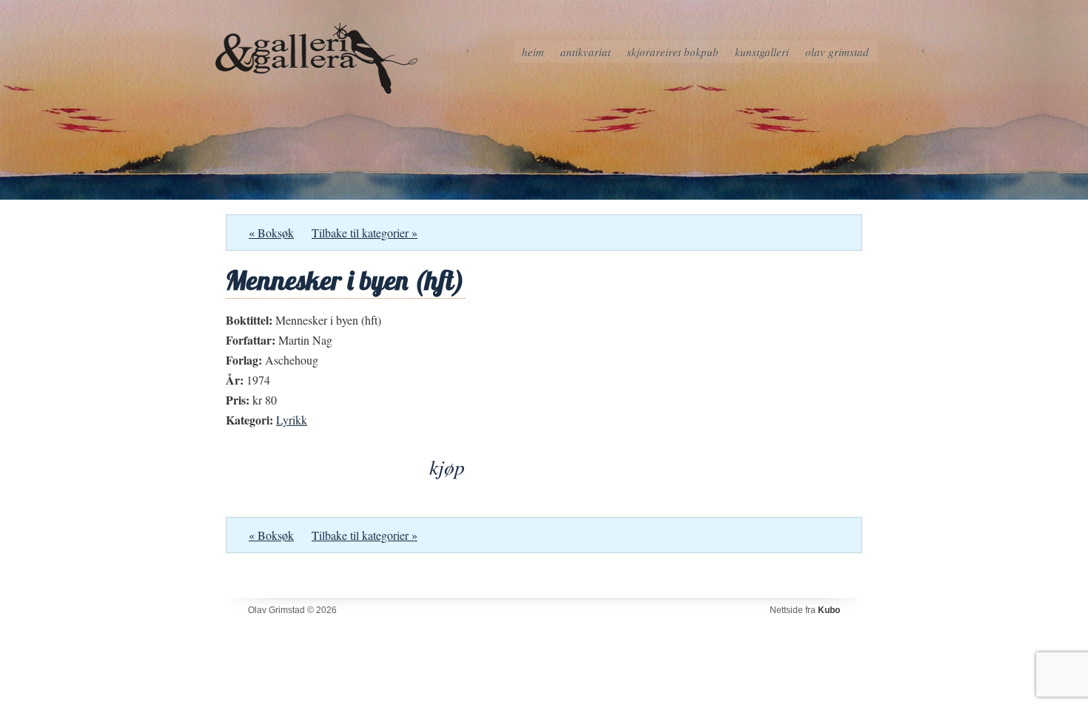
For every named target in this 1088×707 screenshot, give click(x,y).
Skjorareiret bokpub (673, 51)
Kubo (829, 610)
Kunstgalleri (762, 51)
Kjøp (447, 467)
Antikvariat (585, 51)
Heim (533, 51)
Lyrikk (291, 419)
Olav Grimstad (837, 51)
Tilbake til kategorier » (364, 232)
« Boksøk (271, 232)
